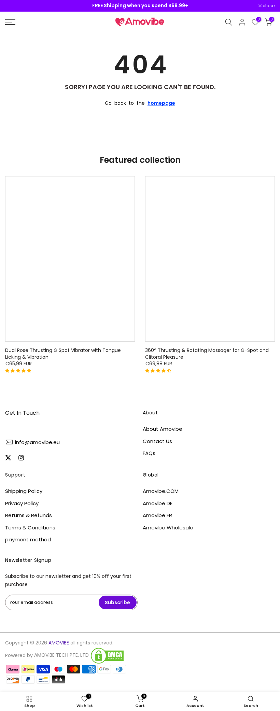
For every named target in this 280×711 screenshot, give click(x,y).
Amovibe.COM (161, 491)
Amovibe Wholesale (168, 527)
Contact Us (157, 441)
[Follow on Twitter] (8, 458)
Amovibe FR (157, 515)
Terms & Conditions (30, 527)
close (15, 6)
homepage (161, 103)
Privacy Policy (22, 503)
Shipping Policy (23, 491)
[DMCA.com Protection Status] (107, 655)
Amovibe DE (157, 503)
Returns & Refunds (28, 515)
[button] (18, 370)
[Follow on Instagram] (21, 458)
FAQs (149, 453)
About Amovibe (162, 428)
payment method (28, 539)
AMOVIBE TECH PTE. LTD (61, 655)
